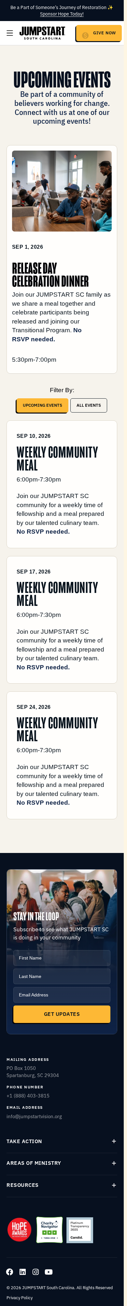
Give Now (104, 32)
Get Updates (62, 1014)
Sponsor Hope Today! (62, 13)
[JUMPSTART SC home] (42, 33)
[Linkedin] (22, 1272)
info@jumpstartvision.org (34, 1116)
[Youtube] (48, 1272)
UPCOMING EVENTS (42, 405)
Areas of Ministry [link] (34, 1163)
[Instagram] (35, 1272)
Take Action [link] (24, 1141)
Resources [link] (23, 1185)
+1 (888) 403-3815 (28, 1095)
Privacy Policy (20, 1297)
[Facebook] (9, 1272)
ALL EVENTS (89, 405)
